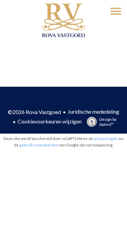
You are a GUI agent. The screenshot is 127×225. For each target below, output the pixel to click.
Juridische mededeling (93, 111)
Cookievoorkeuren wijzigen (50, 121)
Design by (108, 122)
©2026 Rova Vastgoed (34, 112)
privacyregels (106, 138)
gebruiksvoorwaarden (38, 145)
